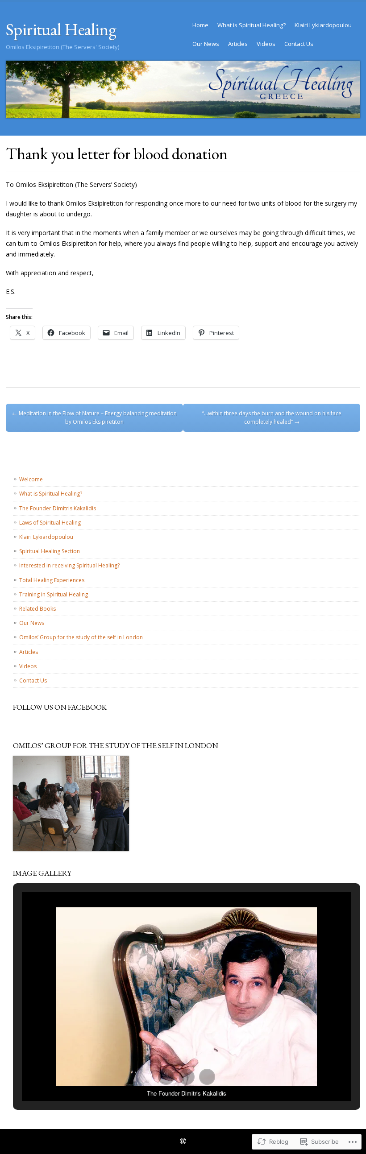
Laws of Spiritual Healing (50, 522)
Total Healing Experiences (51, 580)
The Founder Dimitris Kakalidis (57, 508)
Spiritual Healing (61, 29)
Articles (238, 44)
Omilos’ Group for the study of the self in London (81, 637)
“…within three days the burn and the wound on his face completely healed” (271, 417)
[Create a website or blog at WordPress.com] (183, 1142)
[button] (166, 1077)
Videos (266, 44)
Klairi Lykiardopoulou (323, 25)
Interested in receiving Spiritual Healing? (69, 565)
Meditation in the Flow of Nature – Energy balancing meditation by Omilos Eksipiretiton (94, 417)
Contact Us (298, 44)
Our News (205, 44)
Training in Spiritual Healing (53, 594)
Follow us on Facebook (60, 707)
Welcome (31, 479)
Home (200, 25)
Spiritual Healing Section (49, 551)
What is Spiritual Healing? (251, 25)
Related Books (37, 608)
